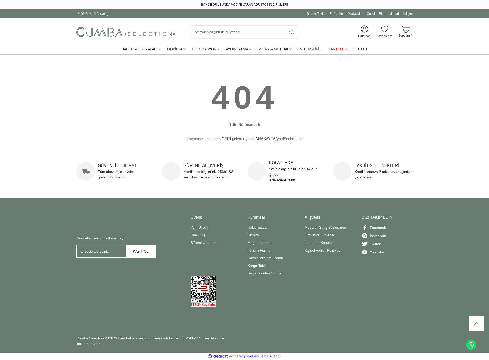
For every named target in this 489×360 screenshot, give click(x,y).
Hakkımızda (257, 227)
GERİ (226, 138)
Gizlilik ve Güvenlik (320, 235)
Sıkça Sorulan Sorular (265, 273)
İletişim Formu (259, 250)
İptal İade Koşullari (319, 243)
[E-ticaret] (244, 356)
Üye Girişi (198, 235)
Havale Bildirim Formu (265, 258)
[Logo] (125, 32)
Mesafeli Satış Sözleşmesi (326, 227)
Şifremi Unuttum (203, 243)
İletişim (253, 235)
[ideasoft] (218, 356)
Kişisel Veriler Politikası (323, 250)
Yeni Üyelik (199, 227)
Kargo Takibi (257, 266)
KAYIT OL (141, 251)
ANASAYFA (265, 138)
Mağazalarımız (259, 243)
